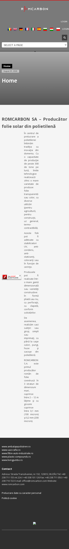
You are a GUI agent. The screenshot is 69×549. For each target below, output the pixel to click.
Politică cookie (9, 498)
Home (7, 66)
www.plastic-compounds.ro (16, 456)
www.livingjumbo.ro (12, 460)
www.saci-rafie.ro (11, 449)
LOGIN (64, 21)
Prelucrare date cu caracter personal (21, 493)
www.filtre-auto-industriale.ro (17, 453)
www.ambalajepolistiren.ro (16, 446)
